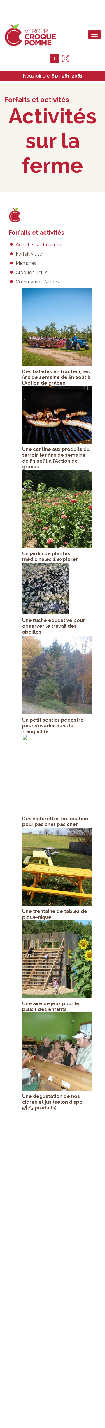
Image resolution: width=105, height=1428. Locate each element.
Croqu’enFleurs (32, 272)
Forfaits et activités (36, 232)
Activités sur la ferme (38, 244)
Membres (26, 263)
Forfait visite (29, 254)
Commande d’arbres (37, 282)
